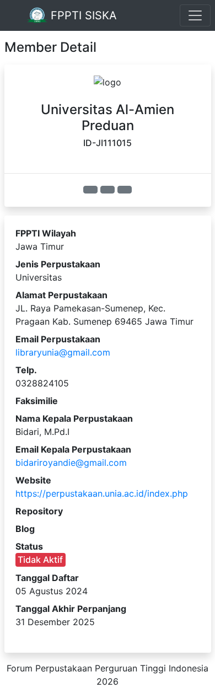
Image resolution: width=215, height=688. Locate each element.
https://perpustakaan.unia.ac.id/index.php (101, 493)
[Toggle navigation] (195, 15)
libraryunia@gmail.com (62, 352)
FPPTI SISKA (82, 15)
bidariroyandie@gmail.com (71, 462)
